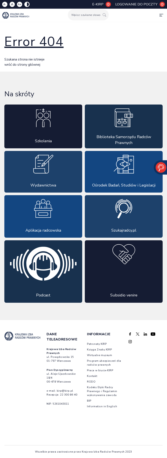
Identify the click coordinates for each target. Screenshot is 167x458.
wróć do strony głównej (22, 64)
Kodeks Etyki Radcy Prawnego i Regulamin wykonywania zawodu (102, 391)
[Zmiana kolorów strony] (27, 4)
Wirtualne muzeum (99, 355)
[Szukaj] (104, 14)
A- (4, 4)
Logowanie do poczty (136, 4)
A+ (19, 4)
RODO (91, 381)
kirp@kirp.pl (65, 391)
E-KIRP (98, 4)
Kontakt (92, 376)
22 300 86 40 (68, 394)
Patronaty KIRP (97, 344)
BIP (89, 400)
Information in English (102, 406)
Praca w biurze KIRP (100, 370)
